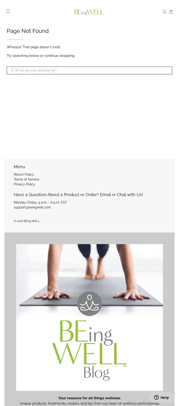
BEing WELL (32, 221)
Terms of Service (26, 179)
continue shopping (59, 56)
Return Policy (24, 174)
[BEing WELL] (89, 12)
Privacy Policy (24, 184)
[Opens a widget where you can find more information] (161, 398)
